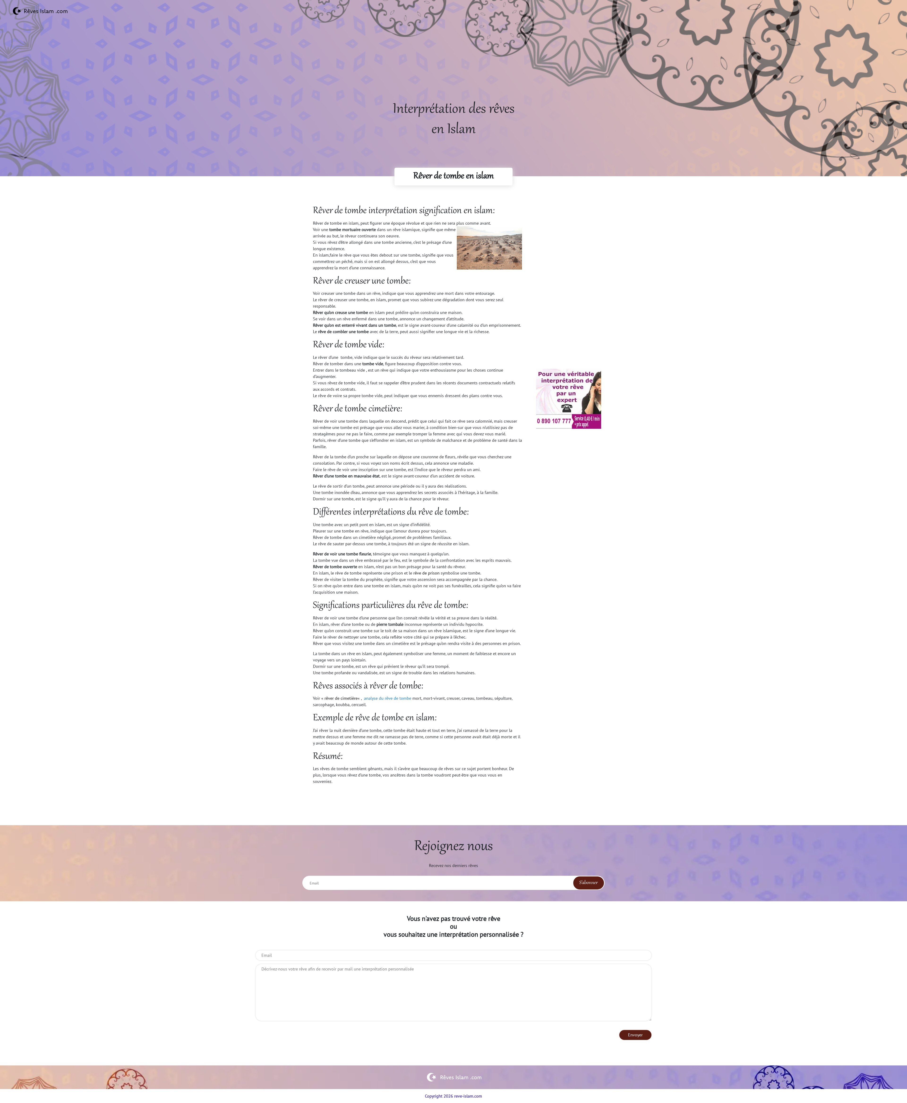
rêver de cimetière (341, 698)
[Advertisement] (453, 66)
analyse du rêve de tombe (387, 698)
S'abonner (588, 883)
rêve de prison (426, 573)
